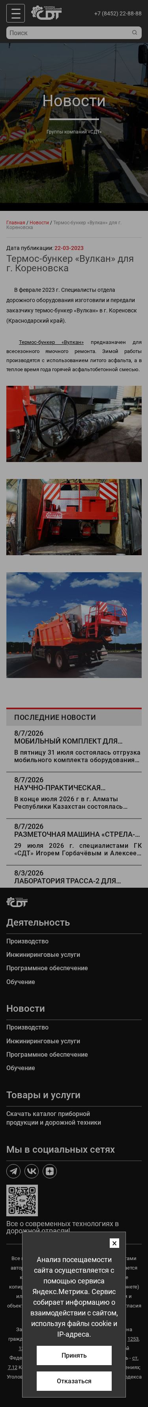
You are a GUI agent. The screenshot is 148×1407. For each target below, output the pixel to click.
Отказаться (74, 1381)
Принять (74, 1355)
